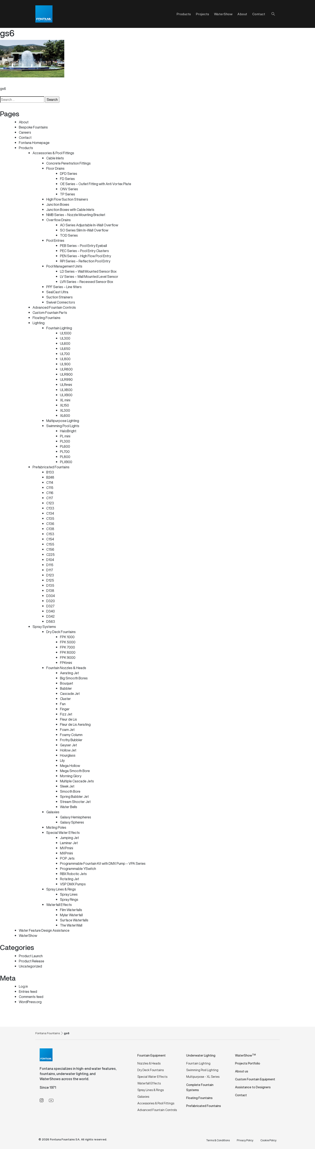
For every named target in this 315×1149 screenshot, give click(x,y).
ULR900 (66, 374)
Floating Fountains (46, 317)
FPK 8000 (67, 652)
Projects (202, 14)
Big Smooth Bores (74, 678)
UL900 (65, 364)
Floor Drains (55, 168)
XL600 (65, 415)
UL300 (65, 338)
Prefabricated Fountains (51, 467)
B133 (50, 472)
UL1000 (65, 333)
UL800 (65, 358)
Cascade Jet (70, 693)
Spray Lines (69, 894)
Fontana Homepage (34, 142)
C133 (50, 508)
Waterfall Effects (59, 904)
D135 (50, 585)
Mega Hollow (70, 765)
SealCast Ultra (57, 292)
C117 (49, 497)
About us (241, 1071)
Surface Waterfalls (74, 920)
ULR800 (66, 369)
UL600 (65, 343)
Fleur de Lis (68, 719)
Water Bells (68, 806)
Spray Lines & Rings (61, 889)
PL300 (65, 441)
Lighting (39, 322)
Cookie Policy (268, 1140)
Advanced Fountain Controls (54, 307)
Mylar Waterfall (71, 915)
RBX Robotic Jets (73, 873)
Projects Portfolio (247, 1063)
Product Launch (31, 956)
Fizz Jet (66, 714)
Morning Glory (70, 776)
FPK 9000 (67, 657)
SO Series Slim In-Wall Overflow (84, 230)
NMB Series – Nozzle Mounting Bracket (75, 214)
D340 (50, 611)
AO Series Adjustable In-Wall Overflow (89, 225)
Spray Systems (44, 626)
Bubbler (66, 688)
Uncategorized (30, 966)
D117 (49, 570)
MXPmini (66, 853)
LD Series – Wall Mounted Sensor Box (88, 271)
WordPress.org (30, 1001)
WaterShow (223, 14)
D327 (50, 606)
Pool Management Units (64, 266)
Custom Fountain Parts (50, 312)
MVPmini (66, 848)
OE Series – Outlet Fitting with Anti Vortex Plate (95, 183)
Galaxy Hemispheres (75, 817)
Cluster (65, 698)
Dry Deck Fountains (61, 631)
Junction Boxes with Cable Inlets (70, 209)
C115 (49, 487)
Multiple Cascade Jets (77, 781)
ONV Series (69, 189)
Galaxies (52, 812)
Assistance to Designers (253, 1087)
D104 (50, 559)
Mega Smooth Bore (75, 770)
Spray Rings (69, 899)
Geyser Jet (68, 745)
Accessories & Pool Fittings (53, 153)
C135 (50, 518)
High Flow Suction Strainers (67, 199)
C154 (50, 539)
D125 (50, 580)
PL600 (65, 446)
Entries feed (28, 991)
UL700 (65, 353)
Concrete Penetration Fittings (68, 163)
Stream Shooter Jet (75, 801)
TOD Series (69, 235)
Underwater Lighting (200, 1055)
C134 (50, 513)
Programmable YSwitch (78, 868)
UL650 (65, 348)
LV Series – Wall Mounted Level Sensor (89, 276)
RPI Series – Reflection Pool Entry (85, 261)
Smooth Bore (70, 791)
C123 (50, 503)
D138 (50, 590)
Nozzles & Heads (148, 1063)
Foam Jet (67, 729)
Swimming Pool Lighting (202, 1070)
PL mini (65, 436)
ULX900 (66, 395)
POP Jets (67, 858)
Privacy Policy (245, 1140)
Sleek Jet (67, 786)
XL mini (65, 400)
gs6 (3, 88)
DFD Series (68, 173)
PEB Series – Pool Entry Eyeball (83, 245)
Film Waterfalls (71, 909)
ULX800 (66, 389)
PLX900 (66, 461)
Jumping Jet (69, 837)
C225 (50, 554)
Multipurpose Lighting (62, 420)
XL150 (64, 405)
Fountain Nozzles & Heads (66, 667)
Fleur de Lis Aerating (75, 724)
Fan (63, 703)
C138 (50, 528)
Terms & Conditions (218, 1140)
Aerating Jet (69, 673)
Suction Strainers (59, 297)
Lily (62, 760)
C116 (49, 492)
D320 (50, 600)
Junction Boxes (57, 204)
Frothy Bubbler (71, 739)
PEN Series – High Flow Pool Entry (85, 256)
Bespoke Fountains (33, 127)
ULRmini (66, 384)
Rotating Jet (69, 878)
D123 (50, 575)
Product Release (31, 961)
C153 (50, 534)
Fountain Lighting (59, 328)
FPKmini (66, 662)
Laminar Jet (69, 842)
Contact (258, 14)
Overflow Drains (58, 219)
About (242, 14)
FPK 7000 (67, 647)
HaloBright (68, 431)
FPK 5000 (67, 642)
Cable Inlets (55, 158)
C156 (50, 549)
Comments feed (31, 996)
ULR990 (66, 379)
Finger (65, 709)
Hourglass (67, 755)
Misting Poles (56, 827)
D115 (49, 564)
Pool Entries (55, 240)
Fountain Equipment (151, 1055)
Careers (25, 132)
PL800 (65, 456)
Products (26, 147)
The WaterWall (71, 925)
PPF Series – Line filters (64, 286)
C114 (49, 482)
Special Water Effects (63, 832)
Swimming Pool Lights (62, 425)
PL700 (65, 451)
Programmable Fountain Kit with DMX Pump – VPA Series (103, 863)
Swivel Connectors (60, 302)
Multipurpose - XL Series (202, 1076)
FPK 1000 (67, 637)
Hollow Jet (68, 750)
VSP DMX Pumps (73, 884)
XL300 (65, 410)
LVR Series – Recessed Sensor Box (86, 281)
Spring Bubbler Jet (74, 796)
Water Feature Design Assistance (44, 930)
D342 (50, 616)
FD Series (67, 178)
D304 (50, 595)
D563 (50, 621)
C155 (50, 544)
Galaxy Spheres (72, 822)
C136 (50, 523)
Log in (23, 986)
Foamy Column (71, 734)
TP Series (67, 194)
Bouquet (66, 683)
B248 (50, 477)
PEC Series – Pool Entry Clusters (84, 250)
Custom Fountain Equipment (255, 1079)
